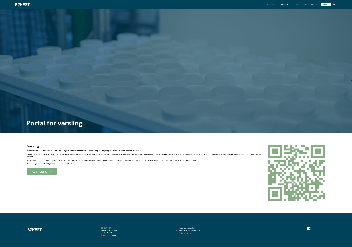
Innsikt (305, 4)
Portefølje (295, 4)
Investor (326, 4)
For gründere (271, 4)
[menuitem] (334, 4)
